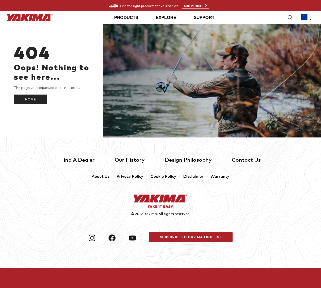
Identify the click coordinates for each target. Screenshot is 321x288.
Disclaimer (193, 176)
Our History (130, 159)
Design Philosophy (188, 159)
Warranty (220, 176)
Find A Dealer (77, 159)
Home (30, 99)
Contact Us (246, 159)
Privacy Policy (130, 176)
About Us (101, 176)
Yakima (150, 214)
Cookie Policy (163, 176)
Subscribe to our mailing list (190, 237)
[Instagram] (96, 237)
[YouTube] (137, 237)
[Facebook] (117, 237)
